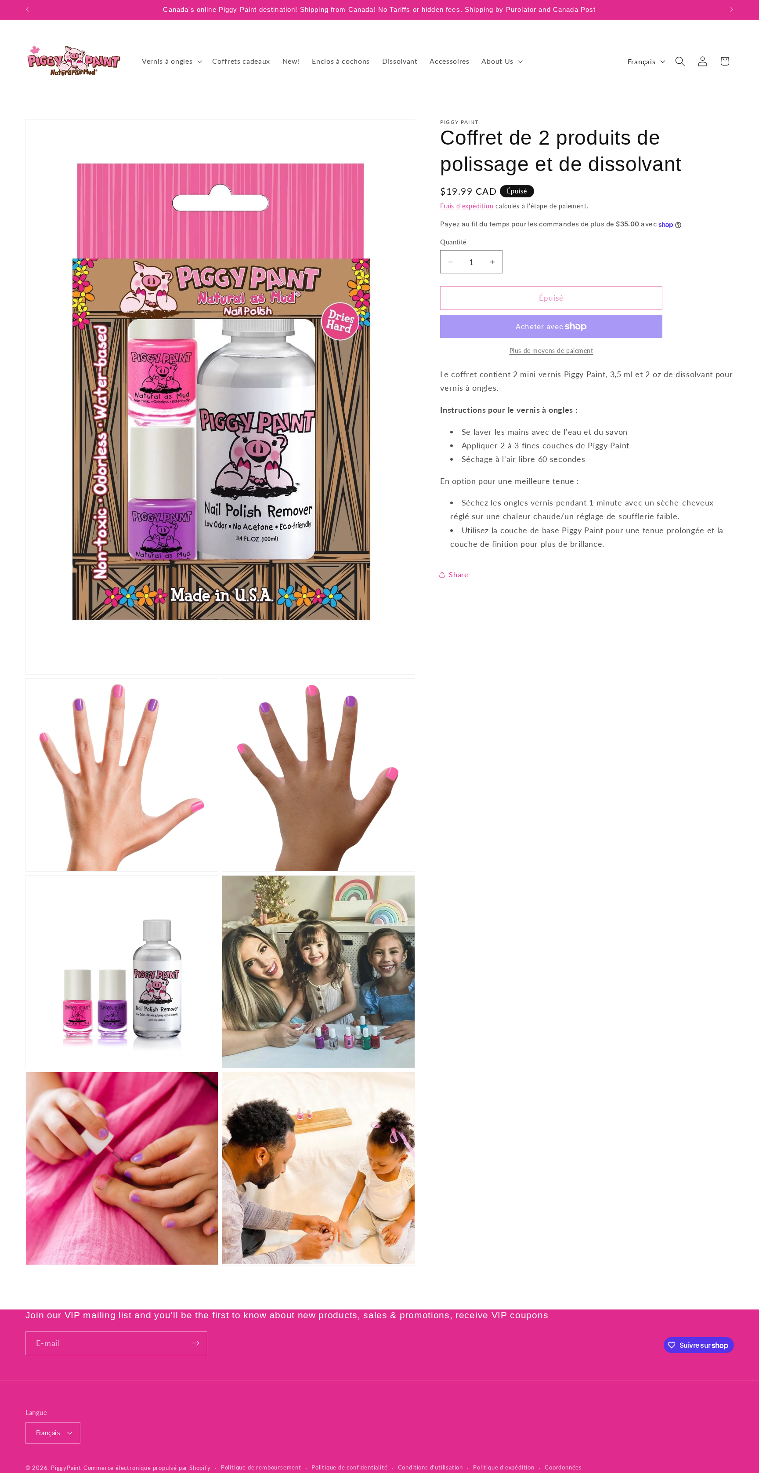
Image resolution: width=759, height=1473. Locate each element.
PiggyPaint (66, 1468)
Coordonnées (563, 1468)
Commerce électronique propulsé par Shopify (147, 1468)
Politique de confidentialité (349, 1468)
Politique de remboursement (261, 1468)
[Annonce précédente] (27, 9)
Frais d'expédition (467, 206)
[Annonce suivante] (731, 9)
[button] (171, 61)
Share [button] (458, 575)
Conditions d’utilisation (430, 1468)
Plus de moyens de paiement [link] (551, 350)
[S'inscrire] (195, 1343)
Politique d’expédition (504, 1468)
